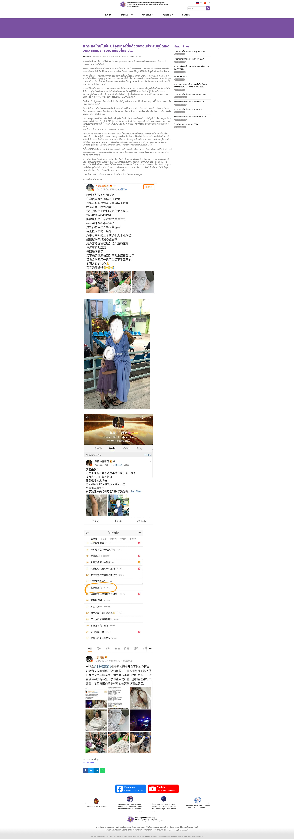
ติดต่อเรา (186, 14)
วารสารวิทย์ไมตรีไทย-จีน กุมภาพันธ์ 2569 (190, 116)
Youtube (161, 787)
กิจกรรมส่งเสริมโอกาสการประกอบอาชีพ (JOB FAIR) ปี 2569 (191, 68)
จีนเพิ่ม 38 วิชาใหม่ (181, 76)
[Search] (208, 8)
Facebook (129, 787)
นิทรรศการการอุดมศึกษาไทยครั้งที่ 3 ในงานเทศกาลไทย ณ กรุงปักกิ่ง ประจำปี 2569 (190, 85)
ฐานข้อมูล (167, 14)
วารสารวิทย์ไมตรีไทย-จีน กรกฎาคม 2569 (189, 51)
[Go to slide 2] (141, 811)
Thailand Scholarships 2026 (186, 124)
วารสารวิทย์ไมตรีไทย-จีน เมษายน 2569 (189, 101)
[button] (85, 802)
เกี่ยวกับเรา (125, 14)
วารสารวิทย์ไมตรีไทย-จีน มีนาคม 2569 (188, 109)
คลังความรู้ (146, 14)
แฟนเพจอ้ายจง (88, 762)
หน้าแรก (108, 14)
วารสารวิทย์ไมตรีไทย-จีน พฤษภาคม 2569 (190, 94)
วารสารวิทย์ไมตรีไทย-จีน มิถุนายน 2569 (189, 59)
